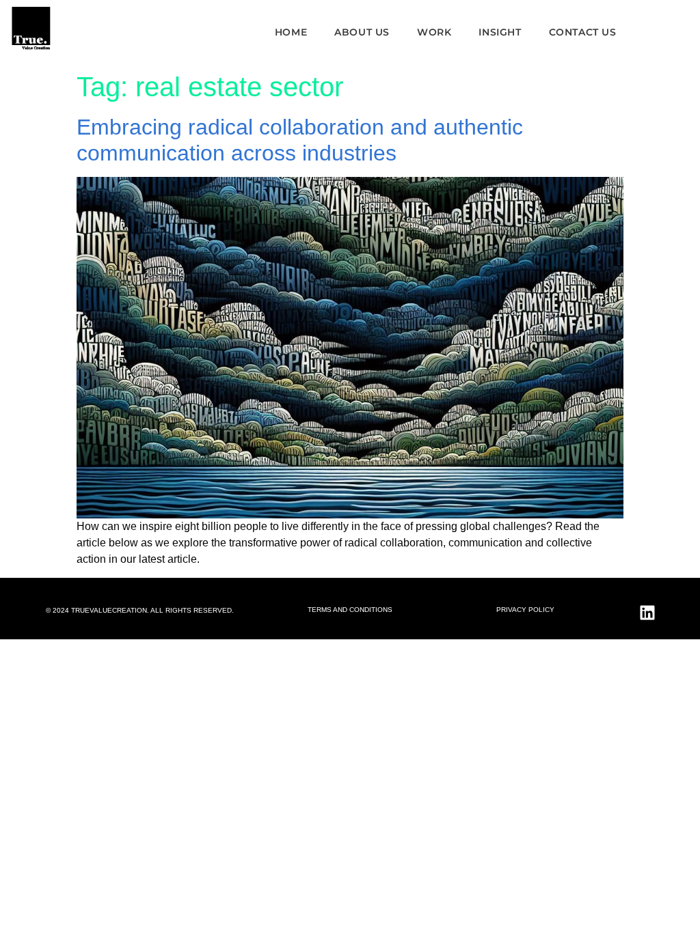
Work (434, 32)
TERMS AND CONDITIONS (350, 609)
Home (291, 32)
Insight (500, 32)
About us (362, 32)
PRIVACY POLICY (525, 609)
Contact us (583, 32)
